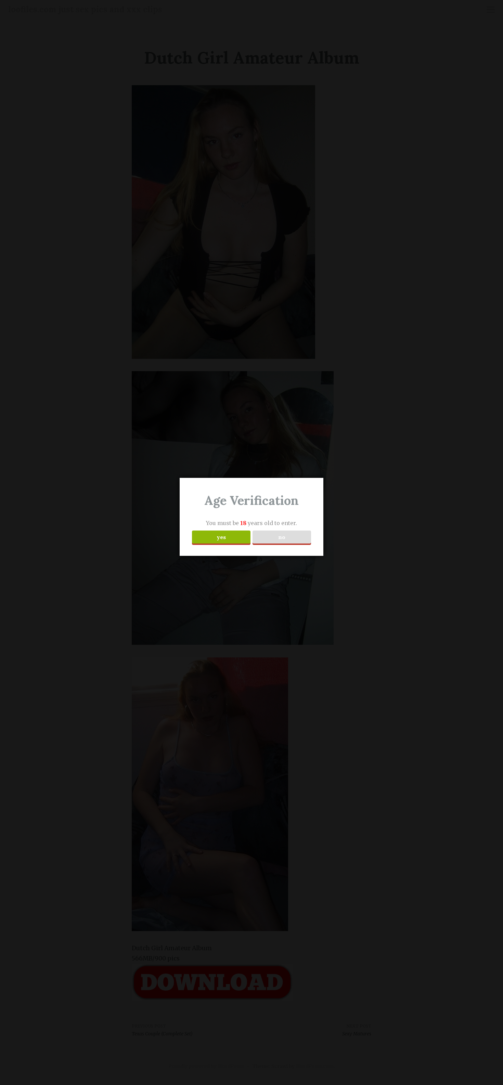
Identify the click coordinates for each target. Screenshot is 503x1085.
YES (221, 537)
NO (281, 537)
